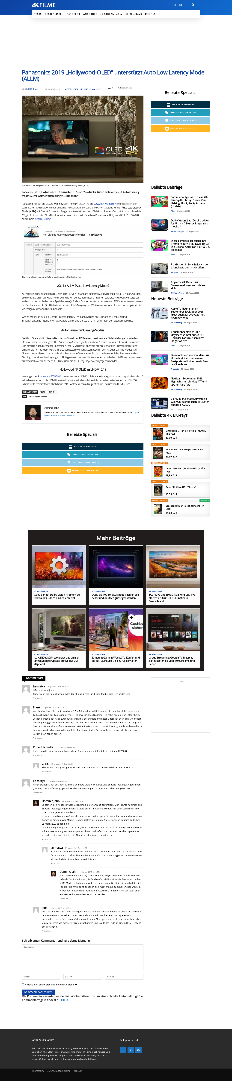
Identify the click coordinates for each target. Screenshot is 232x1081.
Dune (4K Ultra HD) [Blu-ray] (181, 487)
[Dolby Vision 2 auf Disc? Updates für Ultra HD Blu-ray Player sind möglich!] (159, 225)
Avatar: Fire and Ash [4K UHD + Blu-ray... (185, 451)
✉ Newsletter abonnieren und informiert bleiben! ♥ (50, 984)
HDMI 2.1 (51, 392)
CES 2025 (84, 89)
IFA (172, 409)
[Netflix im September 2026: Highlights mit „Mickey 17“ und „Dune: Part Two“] (159, 383)
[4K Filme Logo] (48, 5)
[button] (193, 5)
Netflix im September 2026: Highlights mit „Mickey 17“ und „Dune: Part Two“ (189, 381)
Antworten (37, 698)
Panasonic (95, 89)
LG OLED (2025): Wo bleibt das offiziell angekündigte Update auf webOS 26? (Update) (56, 661)
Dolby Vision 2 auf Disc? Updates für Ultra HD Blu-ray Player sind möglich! (190, 223)
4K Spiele (174, 272)
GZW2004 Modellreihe (106, 204)
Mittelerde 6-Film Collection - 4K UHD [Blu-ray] (186, 432)
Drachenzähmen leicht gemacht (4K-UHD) (185, 507)
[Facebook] (170, 5)
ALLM (42, 392)
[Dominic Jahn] (33, 412)
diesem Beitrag (43, 219)
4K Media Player (177, 231)
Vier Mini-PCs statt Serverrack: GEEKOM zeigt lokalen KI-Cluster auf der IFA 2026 (190, 402)
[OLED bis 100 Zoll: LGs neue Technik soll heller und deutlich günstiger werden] (116, 567)
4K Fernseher (71, 89)
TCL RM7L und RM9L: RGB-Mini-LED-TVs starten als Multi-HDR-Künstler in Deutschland (172, 598)
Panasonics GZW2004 (49, 376)
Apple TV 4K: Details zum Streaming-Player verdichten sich (188, 285)
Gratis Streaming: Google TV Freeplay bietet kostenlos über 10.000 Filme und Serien (172, 661)
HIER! (64, 1000)
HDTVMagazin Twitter (38, 396)
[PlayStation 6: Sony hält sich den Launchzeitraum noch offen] (159, 268)
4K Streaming (176, 322)
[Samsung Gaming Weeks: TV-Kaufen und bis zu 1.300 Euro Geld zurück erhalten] (116, 630)
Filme (173, 211)
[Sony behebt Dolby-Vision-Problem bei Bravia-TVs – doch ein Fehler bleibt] (59, 567)
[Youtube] (181, 5)
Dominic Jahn (32, 89)
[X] (175, 5)
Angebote (175, 369)
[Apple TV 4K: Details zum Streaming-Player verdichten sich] (159, 286)
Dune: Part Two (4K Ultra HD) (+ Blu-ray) (185, 470)
